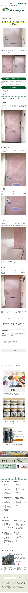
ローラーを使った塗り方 (8, 527)
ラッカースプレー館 (14, 586)
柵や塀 (17, 488)
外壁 (17, 483)
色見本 (17, 505)
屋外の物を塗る (4, 18)
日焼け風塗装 (6, 509)
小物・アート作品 (7, 493)
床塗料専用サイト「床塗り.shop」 (8, 588)
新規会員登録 (6, 540)
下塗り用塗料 (18, 499)
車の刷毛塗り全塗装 (7, 587)
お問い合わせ (6, 538)
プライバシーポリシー (6, 583)
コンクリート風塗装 (7, 499)
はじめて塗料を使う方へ (8, 521)
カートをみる (22, 3)
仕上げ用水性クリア (20, 501)
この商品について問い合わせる (10, 342)
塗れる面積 (6, 523)
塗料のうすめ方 (7, 524)
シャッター (18, 486)
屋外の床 (18, 484)
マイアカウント (13, 3)
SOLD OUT (14, 350)
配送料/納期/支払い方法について (10, 341)
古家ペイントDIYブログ (20, 540)
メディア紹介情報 (19, 536)
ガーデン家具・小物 (20, 489)
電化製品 (5, 492)
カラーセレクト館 (22, 586)
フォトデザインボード (21, 588)
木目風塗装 (6, 510)
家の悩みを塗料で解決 (20, 525)
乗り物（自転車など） (20, 490)
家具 (4, 490)
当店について (18, 533)
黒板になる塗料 (7, 506)
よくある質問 (6, 537)
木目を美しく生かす (7, 501)
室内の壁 (5, 483)
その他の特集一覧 (19, 528)
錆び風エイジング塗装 (8, 507)
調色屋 (7, 586)
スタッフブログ (19, 538)
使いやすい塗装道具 (20, 498)
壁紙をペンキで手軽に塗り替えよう (14, 444)
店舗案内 (13, 583)
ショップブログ (19, 537)
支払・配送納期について (8, 533)
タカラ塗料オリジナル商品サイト (18, 587)
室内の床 (5, 484)
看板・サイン (18, 492)
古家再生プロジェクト (20, 524)
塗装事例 (8, 15)
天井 (4, 485)
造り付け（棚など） (7, 489)
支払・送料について (10, 582)
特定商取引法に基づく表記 (20, 582)
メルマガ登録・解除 (7, 544)
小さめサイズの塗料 (20, 527)
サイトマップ (18, 541)
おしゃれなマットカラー (8, 498)
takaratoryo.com (17, 561)
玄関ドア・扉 (11, 18)
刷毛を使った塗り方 (7, 525)
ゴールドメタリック (7, 502)
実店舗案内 (18, 534)
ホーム (3, 15)
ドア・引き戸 (6, 486)
